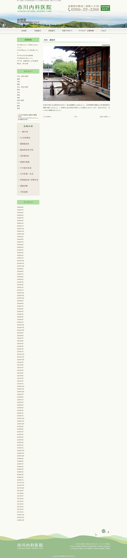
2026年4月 (20, 218)
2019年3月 (20, 442)
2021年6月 (20, 370)
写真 (18, 81)
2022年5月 (20, 341)
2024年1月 (20, 290)
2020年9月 (20, 394)
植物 (18, 95)
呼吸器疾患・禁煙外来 (92, 548)
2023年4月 (20, 314)
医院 (18, 89)
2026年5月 (20, 215)
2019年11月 (20, 421)
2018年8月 (20, 461)
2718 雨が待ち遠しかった (25, 58)
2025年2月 (20, 255)
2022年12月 (20, 325)
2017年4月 (20, 504)
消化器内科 (100, 546)
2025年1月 (20, 258)
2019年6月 (20, 434)
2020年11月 (20, 389)
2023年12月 (20, 293)
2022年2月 (20, 349)
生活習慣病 (78, 546)
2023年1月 (20, 322)
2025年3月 (20, 252)
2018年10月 (20, 456)
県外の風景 (20, 100)
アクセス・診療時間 (104, 544)
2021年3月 (20, 378)
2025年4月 (20, 250)
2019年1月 (20, 448)
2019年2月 (20, 445)
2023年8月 (20, 303)
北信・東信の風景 (22, 87)
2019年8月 (20, 429)
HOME (78, 544)
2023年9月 (20, 301)
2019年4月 (20, 440)
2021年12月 (20, 354)
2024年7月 (20, 274)
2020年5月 (20, 405)
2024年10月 (20, 266)
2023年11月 (20, 295)
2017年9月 (20, 490)
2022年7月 (20, 338)
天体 (18, 92)
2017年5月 (20, 501)
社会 (18, 103)
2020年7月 (20, 399)
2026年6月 (20, 212)
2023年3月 (20, 317)
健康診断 (101, 548)
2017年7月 (20, 496)
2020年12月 (20, 386)
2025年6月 (20, 244)
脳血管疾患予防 (92, 546)
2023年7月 (20, 306)
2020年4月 (20, 408)
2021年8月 (20, 365)
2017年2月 (20, 509)
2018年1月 (20, 480)
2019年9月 (20, 426)
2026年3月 (20, 220)
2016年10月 (20, 520)
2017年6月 (20, 498)
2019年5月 (20, 437)
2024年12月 (20, 260)
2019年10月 (20, 424)
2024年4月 (20, 282)
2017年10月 (20, 488)
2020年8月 (20, 397)
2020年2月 (20, 413)
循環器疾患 (84, 546)
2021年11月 (20, 357)
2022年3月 (20, 346)
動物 (18, 84)
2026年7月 (20, 210)
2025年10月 (20, 234)
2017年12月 (20, 482)
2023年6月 (20, 309)
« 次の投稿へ (47, 116)
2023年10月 (20, 298)
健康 (18, 79)
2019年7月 (20, 432)
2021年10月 (20, 359)
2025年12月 (20, 228)
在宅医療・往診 (82, 548)
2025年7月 (20, 242)
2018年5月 (20, 469)
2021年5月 (20, 373)
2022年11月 (20, 327)
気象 (18, 97)
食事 (18, 108)
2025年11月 (20, 231)
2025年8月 (20, 239)
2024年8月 (20, 271)
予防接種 (107, 548)
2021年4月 (20, 375)
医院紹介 (88, 544)
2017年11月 (20, 485)
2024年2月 (20, 287)
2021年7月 (20, 367)
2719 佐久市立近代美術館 (25, 55)
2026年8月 (20, 207)
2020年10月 (20, 391)
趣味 (18, 105)
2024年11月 (20, 263)
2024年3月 (20, 284)
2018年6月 (20, 466)
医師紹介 (83, 544)
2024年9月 (20, 268)
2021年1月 (20, 383)
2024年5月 (20, 279)
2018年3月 (20, 474)
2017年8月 (20, 493)
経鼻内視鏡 (106, 546)
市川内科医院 (61, 556)
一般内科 (72, 546)
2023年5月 (20, 311)
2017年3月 (20, 506)
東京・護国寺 (49, 40)
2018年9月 (20, 458)
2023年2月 (20, 319)
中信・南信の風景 (22, 76)
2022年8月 (20, 335)
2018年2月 (20, 477)
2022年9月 (20, 333)
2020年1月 (20, 416)
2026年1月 (20, 226)
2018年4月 (20, 472)
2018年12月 (20, 450)
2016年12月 (20, 514)
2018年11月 (20, 453)
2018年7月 (20, 464)
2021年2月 (20, 381)
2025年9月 (20, 236)
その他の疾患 (74, 548)
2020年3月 (20, 410)
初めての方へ (95, 544)
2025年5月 (20, 247)
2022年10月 (20, 330)
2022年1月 (20, 351)
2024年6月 (20, 277)
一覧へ (76, 116)
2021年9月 (20, 362)
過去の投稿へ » (105, 116)
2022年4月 (20, 343)
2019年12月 (20, 418)
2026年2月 (20, 223)
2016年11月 (20, 517)
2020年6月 (20, 402)
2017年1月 (20, 512)
